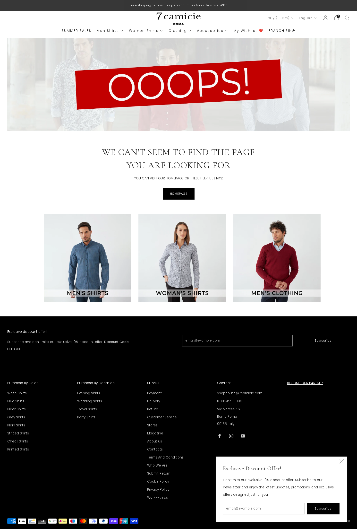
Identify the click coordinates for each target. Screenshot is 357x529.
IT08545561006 (229, 401)
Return (152, 409)
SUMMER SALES (76, 30)
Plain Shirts (16, 425)
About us (154, 441)
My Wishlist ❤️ (248, 30)
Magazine (155, 433)
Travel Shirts (87, 409)
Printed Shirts (18, 449)
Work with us (157, 497)
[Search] (347, 17)
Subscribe (323, 340)
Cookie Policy (158, 481)
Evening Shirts (88, 393)
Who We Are (157, 465)
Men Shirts (108, 30)
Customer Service (162, 417)
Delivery (153, 401)
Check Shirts (17, 441)
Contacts (155, 449)
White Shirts (17, 393)
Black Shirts (16, 409)
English (306, 18)
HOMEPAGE (178, 194)
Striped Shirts (18, 433)
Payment (154, 393)
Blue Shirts (15, 401)
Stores (152, 425)
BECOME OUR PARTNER (305, 383)
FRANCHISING (282, 30)
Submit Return (158, 473)
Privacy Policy (158, 489)
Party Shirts (86, 417)
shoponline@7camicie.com (239, 393)
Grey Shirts (16, 417)
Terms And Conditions (165, 457)
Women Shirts (144, 30)
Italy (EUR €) (278, 18)
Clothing (178, 30)
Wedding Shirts (89, 401)
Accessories (210, 30)
